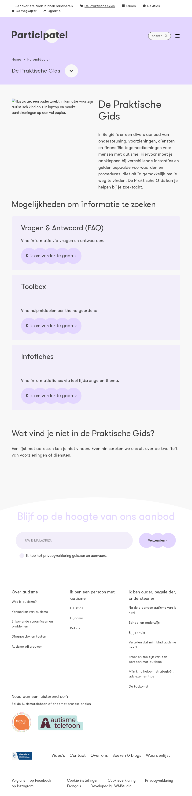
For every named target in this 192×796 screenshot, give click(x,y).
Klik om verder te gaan (49, 255)
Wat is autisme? (24, 602)
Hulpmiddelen (39, 59)
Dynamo (54, 11)
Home (16, 59)
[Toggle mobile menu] (177, 36)
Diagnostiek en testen (29, 636)
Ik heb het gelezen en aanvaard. (66, 556)
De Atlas (153, 6)
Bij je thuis (137, 632)
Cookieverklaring (122, 780)
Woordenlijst (158, 755)
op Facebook (40, 780)
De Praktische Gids (100, 6)
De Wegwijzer (26, 11)
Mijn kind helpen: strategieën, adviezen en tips (151, 673)
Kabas (131, 6)
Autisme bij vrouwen (27, 646)
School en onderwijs (144, 622)
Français (74, 786)
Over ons (99, 755)
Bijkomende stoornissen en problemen (32, 623)
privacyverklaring (57, 556)
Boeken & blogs (126, 755)
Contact (78, 755)
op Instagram (22, 786)
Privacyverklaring (159, 780)
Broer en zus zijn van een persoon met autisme (148, 659)
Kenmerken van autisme (30, 612)
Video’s (58, 755)
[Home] (39, 36)
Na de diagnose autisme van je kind (153, 610)
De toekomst (138, 686)
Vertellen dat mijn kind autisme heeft (152, 644)
